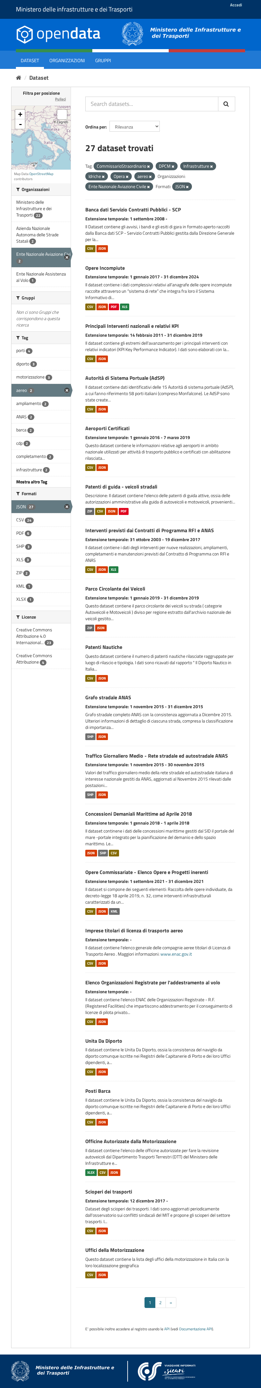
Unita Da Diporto (103, 1041)
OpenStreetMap (41, 173)
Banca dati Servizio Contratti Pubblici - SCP (133, 209)
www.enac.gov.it (176, 954)
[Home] (18, 77)
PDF (114, 306)
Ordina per (95, 126)
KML (114, 911)
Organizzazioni (67, 60)
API (167, 1329)
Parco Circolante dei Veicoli (115, 588)
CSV (90, 248)
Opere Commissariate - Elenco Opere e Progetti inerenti (146, 872)
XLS (124, 306)
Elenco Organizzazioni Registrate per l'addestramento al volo (152, 982)
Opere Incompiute (105, 268)
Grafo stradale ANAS (108, 697)
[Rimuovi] (148, 166)
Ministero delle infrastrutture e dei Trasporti (74, 9)
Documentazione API (195, 1329)
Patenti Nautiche (103, 647)
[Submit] (226, 104)
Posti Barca (97, 1091)
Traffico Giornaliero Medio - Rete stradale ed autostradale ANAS (156, 756)
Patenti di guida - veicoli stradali (121, 486)
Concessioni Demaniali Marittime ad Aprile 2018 (138, 814)
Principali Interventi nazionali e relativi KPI (132, 326)
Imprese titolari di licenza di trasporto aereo (134, 930)
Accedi (236, 5)
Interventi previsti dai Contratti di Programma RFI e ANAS (149, 530)
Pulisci (60, 99)
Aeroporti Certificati (107, 428)
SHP (90, 736)
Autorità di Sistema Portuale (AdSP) (125, 378)
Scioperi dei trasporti (108, 1191)
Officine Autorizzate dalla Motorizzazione (130, 1141)
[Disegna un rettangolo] (62, 114)
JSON (102, 248)
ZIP (89, 511)
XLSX (91, 1172)
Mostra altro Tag (31, 481)
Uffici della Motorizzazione (114, 1250)
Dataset (30, 60)
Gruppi (103, 60)
